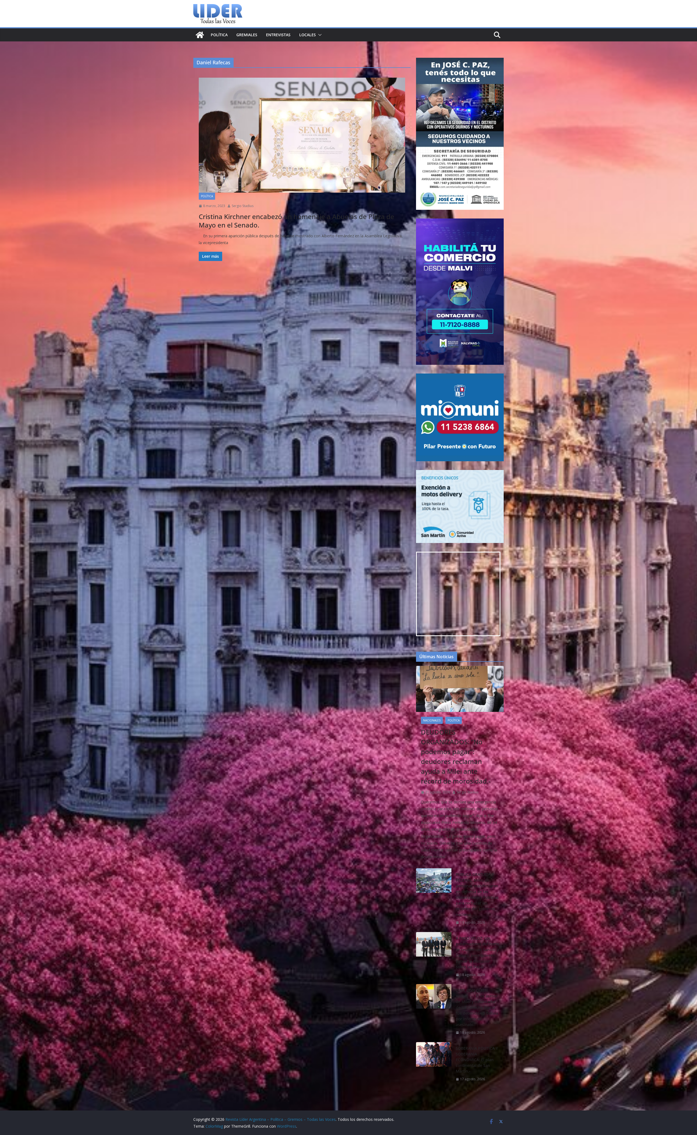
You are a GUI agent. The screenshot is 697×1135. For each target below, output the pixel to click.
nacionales (432, 720)
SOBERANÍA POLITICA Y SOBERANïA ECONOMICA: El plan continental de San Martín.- (477, 1060)
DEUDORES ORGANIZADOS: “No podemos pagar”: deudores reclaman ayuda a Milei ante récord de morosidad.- (456, 756)
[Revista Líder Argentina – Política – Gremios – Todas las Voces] (199, 34)
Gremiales (246, 34)
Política (219, 34)
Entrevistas (278, 34)
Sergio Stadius (242, 206)
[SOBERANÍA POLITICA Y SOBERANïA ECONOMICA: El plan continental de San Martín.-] (433, 1063)
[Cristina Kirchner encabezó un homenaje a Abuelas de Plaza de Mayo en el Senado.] (302, 135)
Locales (307, 34)
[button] (319, 35)
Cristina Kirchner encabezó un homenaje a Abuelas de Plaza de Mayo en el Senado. (296, 220)
